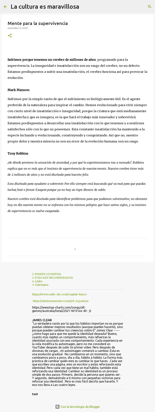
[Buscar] (84, 6)
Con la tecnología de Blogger (80, 406)
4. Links (37, 281)
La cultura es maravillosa (45, 6)
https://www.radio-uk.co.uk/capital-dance (59, 294)
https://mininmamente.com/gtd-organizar (61, 301)
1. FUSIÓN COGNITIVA (46, 274)
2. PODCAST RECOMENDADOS (52, 277)
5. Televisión (40, 285)
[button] (10, 35)
